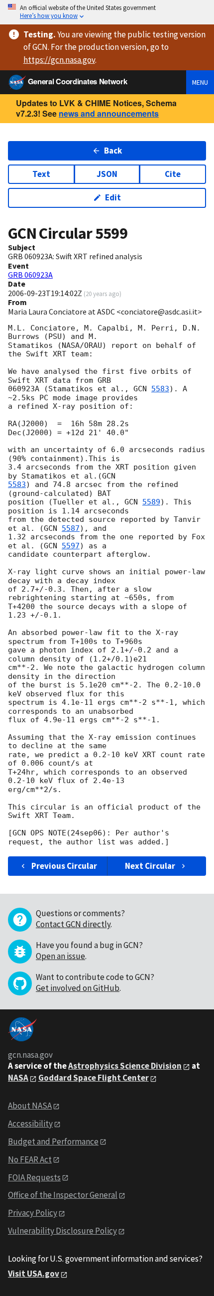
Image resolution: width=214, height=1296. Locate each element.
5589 (151, 501)
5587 (71, 528)
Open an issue (60, 956)
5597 (71, 545)
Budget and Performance (53, 1141)
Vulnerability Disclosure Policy (62, 1230)
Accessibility (30, 1123)
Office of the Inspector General (62, 1194)
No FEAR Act (30, 1159)
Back (113, 150)
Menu (200, 82)
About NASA (30, 1105)
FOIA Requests (34, 1177)
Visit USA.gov (33, 1273)
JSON (107, 173)
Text (41, 173)
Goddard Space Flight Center (93, 1077)
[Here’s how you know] (107, 12)
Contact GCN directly (73, 924)
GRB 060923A (30, 275)
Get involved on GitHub (77, 987)
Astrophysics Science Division (125, 1065)
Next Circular (150, 865)
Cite (173, 173)
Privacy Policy (32, 1212)
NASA (18, 1077)
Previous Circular (64, 865)
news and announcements (109, 113)
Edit (113, 197)
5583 (160, 388)
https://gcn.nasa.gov (59, 59)
